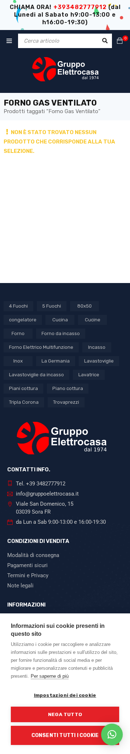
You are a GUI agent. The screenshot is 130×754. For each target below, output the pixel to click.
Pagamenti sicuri (27, 565)
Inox (18, 361)
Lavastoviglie (99, 361)
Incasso (96, 347)
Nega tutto (65, 714)
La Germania (56, 361)
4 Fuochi (18, 306)
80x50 (84, 306)
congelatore (22, 319)
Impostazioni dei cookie (65, 695)
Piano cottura (67, 388)
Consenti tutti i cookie (65, 735)
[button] (112, 734)
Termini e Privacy (27, 575)
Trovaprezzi (66, 402)
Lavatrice (88, 374)
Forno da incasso (61, 333)
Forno (18, 333)
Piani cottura (23, 388)
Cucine (92, 319)
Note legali (20, 585)
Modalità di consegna (33, 555)
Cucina (60, 319)
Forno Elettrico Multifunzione (41, 347)
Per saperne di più (50, 676)
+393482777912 (80, 7)
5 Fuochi (51, 306)
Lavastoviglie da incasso (36, 374)
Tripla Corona (24, 402)
